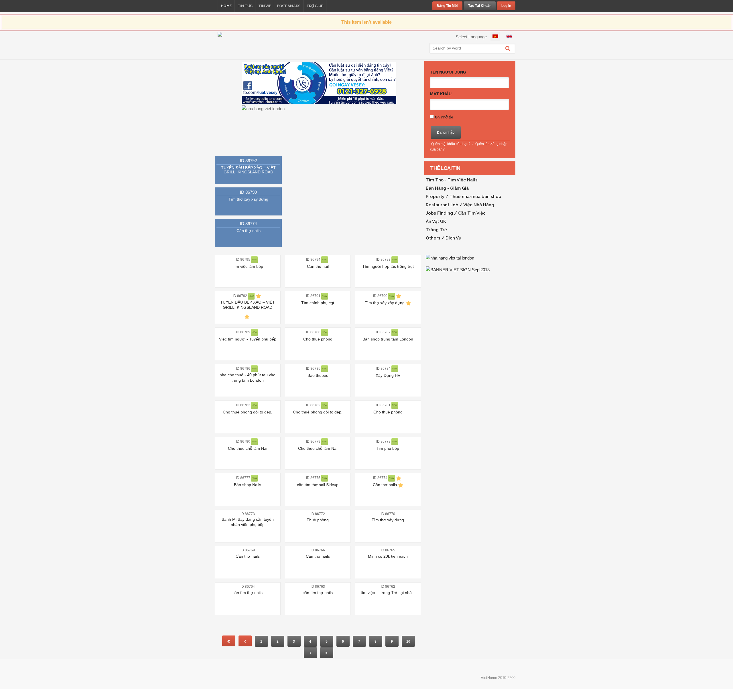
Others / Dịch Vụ (443, 238)
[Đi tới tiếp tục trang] (310, 652)
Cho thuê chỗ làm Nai (247, 448)
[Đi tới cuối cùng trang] (326, 652)
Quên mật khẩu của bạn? (450, 144)
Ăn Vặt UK (436, 221)
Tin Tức (245, 6)
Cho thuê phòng (317, 339)
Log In (506, 6)
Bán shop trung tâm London (387, 339)
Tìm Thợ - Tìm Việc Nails (452, 180)
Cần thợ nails (249, 230)
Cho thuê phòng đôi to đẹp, (247, 412)
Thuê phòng (318, 520)
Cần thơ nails (318, 556)
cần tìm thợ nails (247, 592)
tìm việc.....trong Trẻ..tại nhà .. (388, 592)
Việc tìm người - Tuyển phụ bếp (247, 339)
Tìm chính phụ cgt (317, 302)
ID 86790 (248, 192)
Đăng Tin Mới (447, 6)
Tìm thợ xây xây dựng (248, 199)
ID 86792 (248, 160)
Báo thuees (318, 375)
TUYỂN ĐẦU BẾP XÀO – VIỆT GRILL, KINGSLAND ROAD (248, 169)
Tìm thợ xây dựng (388, 520)
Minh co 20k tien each (388, 556)
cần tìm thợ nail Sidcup (317, 484)
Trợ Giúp (314, 6)
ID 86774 (248, 223)
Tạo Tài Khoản (479, 6)
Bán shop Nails (247, 484)
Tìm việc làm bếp (247, 266)
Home (226, 6)
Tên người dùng (448, 72)
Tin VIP (264, 6)
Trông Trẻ (436, 229)
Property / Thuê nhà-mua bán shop (463, 196)
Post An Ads (288, 6)
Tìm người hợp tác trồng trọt (388, 266)
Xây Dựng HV (388, 375)
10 (408, 641)
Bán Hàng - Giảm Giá (447, 188)
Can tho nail (318, 266)
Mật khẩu (441, 94)
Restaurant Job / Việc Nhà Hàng (460, 204)
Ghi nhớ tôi (444, 117)
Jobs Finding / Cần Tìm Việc (456, 213)
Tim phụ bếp (388, 448)
